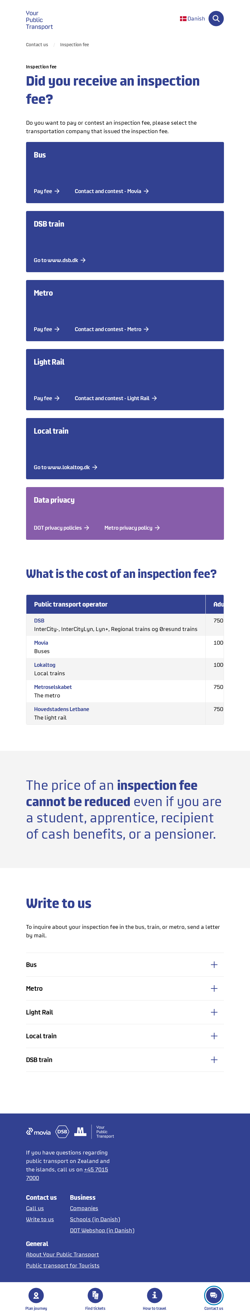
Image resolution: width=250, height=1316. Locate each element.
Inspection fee (74, 44)
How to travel (154, 1308)
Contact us (213, 1308)
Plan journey (36, 1308)
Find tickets (95, 1308)
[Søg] (216, 18)
